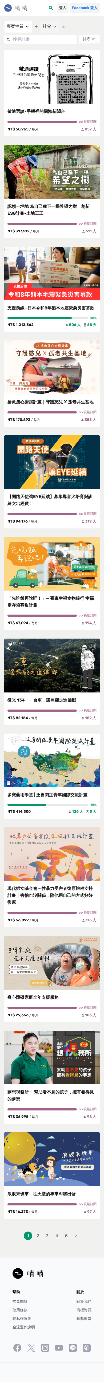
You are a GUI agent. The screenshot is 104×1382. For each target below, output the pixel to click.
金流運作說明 (24, 1327)
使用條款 (20, 1310)
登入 (62, 8)
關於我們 (84, 1301)
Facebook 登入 (85, 8)
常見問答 (20, 1301)
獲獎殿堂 (84, 1318)
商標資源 (84, 1310)
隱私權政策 (22, 1318)
